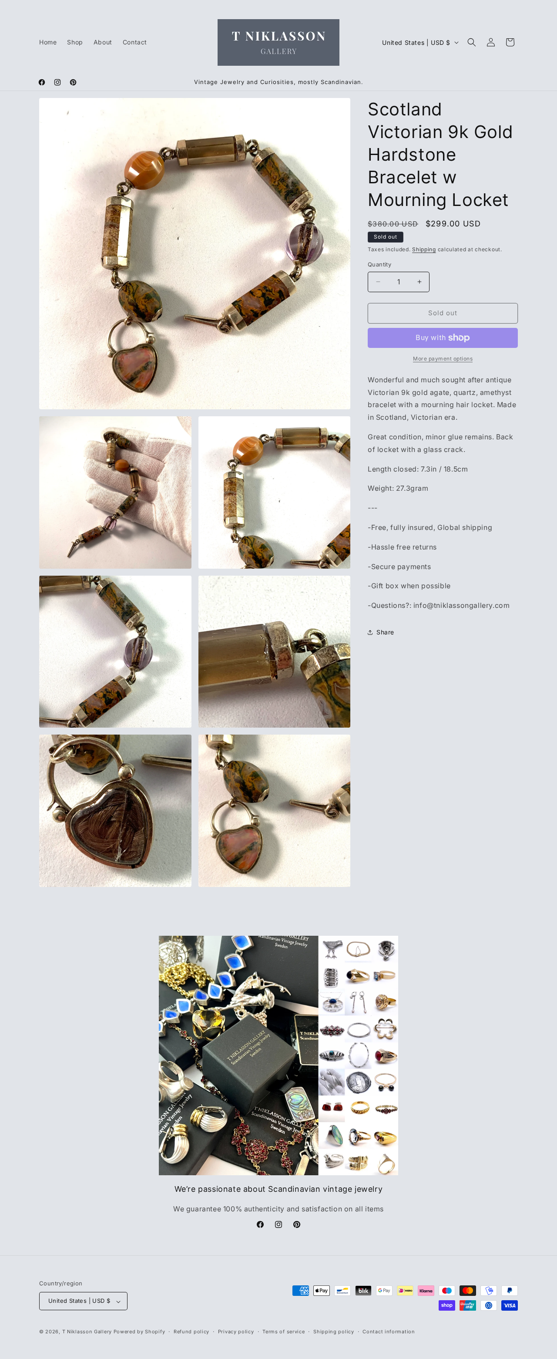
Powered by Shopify (139, 1332)
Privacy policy (236, 1332)
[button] (471, 42)
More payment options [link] (443, 358)
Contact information (388, 1332)
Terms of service (283, 1332)
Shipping (424, 249)
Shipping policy (333, 1332)
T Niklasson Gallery (87, 1332)
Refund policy (191, 1332)
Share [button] (385, 632)
